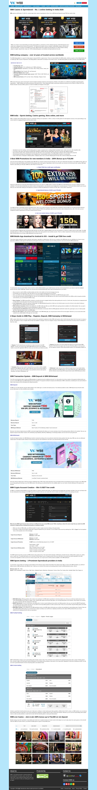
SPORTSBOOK (27, 6)
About (73, 788)
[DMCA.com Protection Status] (42, 777)
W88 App (19, 287)
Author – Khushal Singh (66, 788)
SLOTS (48, 6)
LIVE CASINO (36, 6)
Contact (85, 788)
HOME (12, 6)
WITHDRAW (78, 6)
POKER (43, 6)
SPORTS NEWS (54, 6)
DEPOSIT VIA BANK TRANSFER (67, 6)
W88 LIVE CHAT (19, 6)
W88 (19, 788)
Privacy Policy (79, 788)
